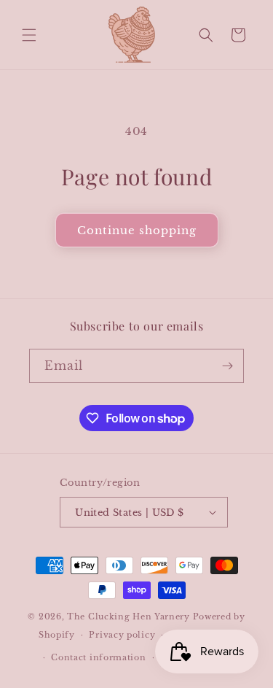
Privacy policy (122, 635)
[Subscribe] (227, 366)
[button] (29, 35)
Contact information (98, 657)
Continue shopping (137, 230)
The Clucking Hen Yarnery (128, 616)
